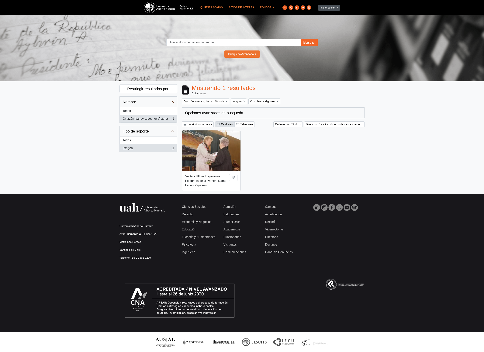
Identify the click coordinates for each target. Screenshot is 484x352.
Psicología (189, 244)
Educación (189, 229)
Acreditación (273, 214)
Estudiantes (231, 214)
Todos (127, 110)
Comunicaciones (234, 252)
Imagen (148, 149)
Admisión (229, 206)
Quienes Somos (211, 7)
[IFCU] (283, 341)
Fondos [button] (266, 7)
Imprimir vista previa (199, 124)
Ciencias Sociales (194, 206)
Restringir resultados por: (148, 89)
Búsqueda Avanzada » (242, 54)
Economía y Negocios (196, 221)
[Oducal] (315, 341)
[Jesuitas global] (254, 341)
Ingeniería (188, 252)
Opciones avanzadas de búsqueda (214, 113)
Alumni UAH (231, 221)
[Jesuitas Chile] (224, 341)
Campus (270, 206)
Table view (246, 124)
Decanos (271, 244)
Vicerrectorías (274, 229)
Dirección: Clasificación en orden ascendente (333, 124)
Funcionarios (232, 237)
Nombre (129, 102)
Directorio (271, 237)
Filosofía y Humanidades (198, 237)
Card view (226, 124)
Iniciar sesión (328, 7)
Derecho (187, 214)
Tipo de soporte (136, 131)
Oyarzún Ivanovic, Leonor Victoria (148, 120)
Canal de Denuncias (279, 252)
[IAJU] (194, 341)
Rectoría (270, 221)
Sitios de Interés (241, 7)
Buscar (309, 42)
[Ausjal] (165, 341)
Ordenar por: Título (287, 124)
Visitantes (230, 244)
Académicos (231, 229)
